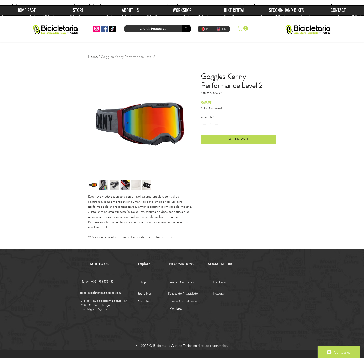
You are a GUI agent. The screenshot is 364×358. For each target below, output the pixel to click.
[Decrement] (204, 124)
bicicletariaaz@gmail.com (104, 293)
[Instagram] (96, 29)
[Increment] (217, 124)
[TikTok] (112, 29)
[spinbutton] (210, 124)
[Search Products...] (186, 28)
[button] (243, 28)
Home (93, 57)
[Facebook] (104, 29)
